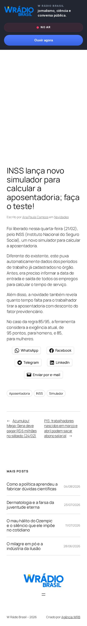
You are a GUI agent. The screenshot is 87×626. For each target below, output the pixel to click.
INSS (39, 393)
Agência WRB (70, 617)
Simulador (56, 393)
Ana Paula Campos (35, 217)
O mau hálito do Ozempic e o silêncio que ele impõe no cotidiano (31, 525)
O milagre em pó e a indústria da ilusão (25, 546)
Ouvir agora (43, 40)
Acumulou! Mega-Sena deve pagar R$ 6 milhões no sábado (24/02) (22, 428)
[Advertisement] (43, 109)
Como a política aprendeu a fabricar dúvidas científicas (32, 486)
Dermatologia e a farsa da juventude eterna (30, 504)
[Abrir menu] (43, 594)
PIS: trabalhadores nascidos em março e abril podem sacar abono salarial (60, 428)
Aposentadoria (19, 393)
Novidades (61, 217)
